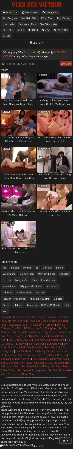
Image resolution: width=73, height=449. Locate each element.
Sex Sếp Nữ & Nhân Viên (47, 358)
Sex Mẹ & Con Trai (38, 347)
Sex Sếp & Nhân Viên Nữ (15, 358)
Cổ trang (7, 292)
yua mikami (9, 286)
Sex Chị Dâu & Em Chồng (33, 332)
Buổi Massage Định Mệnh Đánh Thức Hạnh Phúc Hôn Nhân (18, 176)
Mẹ (4, 267)
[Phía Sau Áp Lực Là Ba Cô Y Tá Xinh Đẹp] (18, 234)
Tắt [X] (65, 440)
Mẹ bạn (27, 267)
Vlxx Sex (29, 391)
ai (10, 280)
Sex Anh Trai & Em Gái (31, 320)
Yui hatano (52, 286)
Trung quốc (21, 280)
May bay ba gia (46, 273)
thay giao (32, 305)
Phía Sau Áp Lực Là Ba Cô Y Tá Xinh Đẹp (18, 250)
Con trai (47, 267)
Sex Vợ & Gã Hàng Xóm (31, 370)
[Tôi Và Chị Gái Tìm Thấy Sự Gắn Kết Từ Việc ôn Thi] (18, 123)
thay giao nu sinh (40, 298)
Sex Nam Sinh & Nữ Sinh (21, 355)
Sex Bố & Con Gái (43, 324)
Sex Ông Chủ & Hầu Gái (52, 355)
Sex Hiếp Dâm (29, 18)
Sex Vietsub (31, 12)
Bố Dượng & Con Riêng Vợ (40, 328)
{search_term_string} (14, 298)
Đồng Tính (47, 18)
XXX (8, 35)
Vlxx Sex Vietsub (41, 384)
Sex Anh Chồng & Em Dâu (41, 316)
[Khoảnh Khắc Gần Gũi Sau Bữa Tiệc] (54, 197)
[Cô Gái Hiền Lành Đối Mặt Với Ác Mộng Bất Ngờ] (18, 197)
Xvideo (19, 431)
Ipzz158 (40, 292)
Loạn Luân (8, 24)
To (37, 267)
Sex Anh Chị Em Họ (12, 316)
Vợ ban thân (27, 273)
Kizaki (6, 305)
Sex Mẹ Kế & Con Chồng (30, 351)
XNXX (34, 30)
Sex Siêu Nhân (48, 24)
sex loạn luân (53, 395)
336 (67, 305)
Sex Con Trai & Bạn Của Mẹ (45, 343)
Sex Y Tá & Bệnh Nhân (21, 374)
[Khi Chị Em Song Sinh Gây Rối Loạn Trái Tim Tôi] (54, 123)
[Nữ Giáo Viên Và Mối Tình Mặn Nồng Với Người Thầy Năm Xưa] (18, 86)
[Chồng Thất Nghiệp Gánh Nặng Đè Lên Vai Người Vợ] (54, 86)
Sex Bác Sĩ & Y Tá (20, 324)
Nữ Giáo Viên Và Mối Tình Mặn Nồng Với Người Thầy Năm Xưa (18, 102)
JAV (47, 30)
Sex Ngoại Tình (27, 24)
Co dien (58, 298)
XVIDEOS (62, 30)
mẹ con (14, 267)
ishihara (17, 305)
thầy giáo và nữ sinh (31, 286)
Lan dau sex (48, 280)
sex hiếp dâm (21, 413)
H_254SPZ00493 (50, 305)
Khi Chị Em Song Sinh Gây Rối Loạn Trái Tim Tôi (55, 139)
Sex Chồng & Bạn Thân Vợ (23, 336)
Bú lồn (59, 267)
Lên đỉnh (64, 273)
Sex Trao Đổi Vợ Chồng (35, 366)
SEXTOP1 (8, 30)
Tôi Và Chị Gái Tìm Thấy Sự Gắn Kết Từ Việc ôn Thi (18, 139)
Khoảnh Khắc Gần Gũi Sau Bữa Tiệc (55, 213)
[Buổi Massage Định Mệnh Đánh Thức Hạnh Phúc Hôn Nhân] (18, 160)
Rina (34, 280)
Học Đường (63, 18)
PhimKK (54, 431)
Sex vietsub (53, 399)
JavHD (44, 431)
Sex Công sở (9, 18)
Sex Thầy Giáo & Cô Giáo (42, 362)
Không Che (51, 12)
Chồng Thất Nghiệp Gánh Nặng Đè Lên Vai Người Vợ (55, 102)
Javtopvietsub (8, 434)
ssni (5, 311)
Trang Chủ (12, 12)
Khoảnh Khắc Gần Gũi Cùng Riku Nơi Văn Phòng (55, 176)
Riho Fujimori (24, 292)
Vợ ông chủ (9, 273)
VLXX (21, 30)
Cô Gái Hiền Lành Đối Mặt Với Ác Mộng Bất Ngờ (18, 213)
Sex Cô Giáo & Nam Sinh (49, 339)
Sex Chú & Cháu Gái (21, 339)
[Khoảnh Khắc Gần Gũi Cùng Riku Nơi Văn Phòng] (54, 160)
